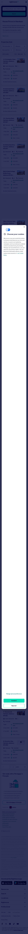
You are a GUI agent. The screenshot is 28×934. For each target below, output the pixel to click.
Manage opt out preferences (14, 694)
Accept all (14, 700)
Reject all (14, 705)
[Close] (24, 227)
